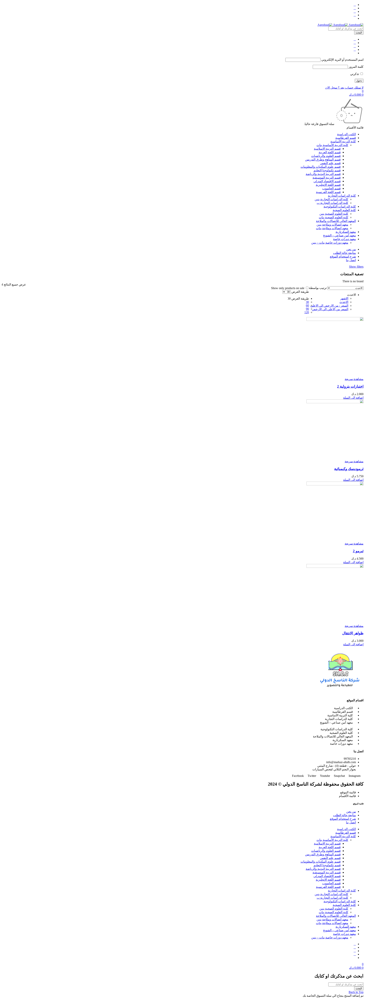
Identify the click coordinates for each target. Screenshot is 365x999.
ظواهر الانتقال (352, 633)
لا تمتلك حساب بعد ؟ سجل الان (344, 87)
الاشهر (344, 298)
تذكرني (355, 74)
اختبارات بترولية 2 (350, 386)
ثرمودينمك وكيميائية (348, 469)
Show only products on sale (288, 288)
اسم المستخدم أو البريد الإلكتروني (342, 59)
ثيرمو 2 (358, 551)
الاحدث (344, 302)
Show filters (356, 266)
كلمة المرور (356, 66)
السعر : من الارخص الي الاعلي (329, 305)
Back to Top (356, 992)
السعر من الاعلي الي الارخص (330, 309)
